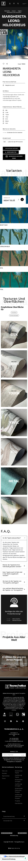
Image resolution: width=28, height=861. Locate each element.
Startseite (7, 11)
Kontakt (14, 669)
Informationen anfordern (11, 148)
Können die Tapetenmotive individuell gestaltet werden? (12, 565)
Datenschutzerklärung (7, 833)
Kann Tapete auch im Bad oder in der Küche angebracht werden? (12, 573)
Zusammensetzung (8, 816)
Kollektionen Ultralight (18, 780)
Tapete (20, 11)
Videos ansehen (16, 618)
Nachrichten (5, 776)
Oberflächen (18, 803)
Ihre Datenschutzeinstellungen (15, 856)
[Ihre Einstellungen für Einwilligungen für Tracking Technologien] (25, 858)
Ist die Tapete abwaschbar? (12, 538)
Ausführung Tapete (18, 776)
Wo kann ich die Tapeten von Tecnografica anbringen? (12, 582)
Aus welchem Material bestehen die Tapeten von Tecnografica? (13, 589)
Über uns (4, 771)
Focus (4, 778)
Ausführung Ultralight (18, 785)
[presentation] (14, 199)
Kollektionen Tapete (18, 772)
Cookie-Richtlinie (22, 833)
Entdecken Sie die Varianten (14, 132)
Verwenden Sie (7, 820)
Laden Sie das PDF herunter (13, 141)
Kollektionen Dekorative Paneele (18, 790)
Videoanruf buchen (16, 620)
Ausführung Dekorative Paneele (18, 796)
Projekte (17, 801)
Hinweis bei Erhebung (8, 859)
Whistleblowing (14, 835)
